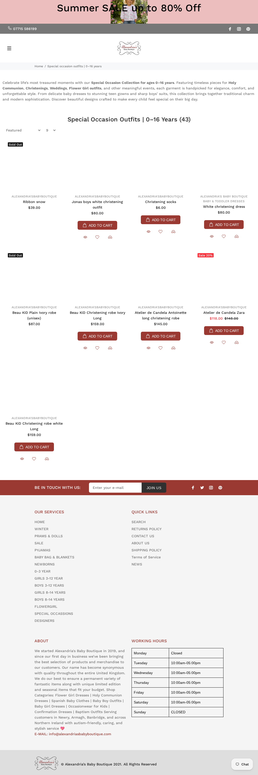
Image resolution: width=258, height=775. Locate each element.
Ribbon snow (34, 202)
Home (39, 66)
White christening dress (224, 207)
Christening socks (160, 202)
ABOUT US (140, 543)
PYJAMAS (42, 550)
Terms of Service (146, 557)
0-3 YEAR (42, 571)
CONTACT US (143, 536)
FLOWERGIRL (46, 606)
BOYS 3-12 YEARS (49, 585)
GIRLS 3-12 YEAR (49, 578)
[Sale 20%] (224, 276)
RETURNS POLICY (147, 529)
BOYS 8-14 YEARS (49, 599)
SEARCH (139, 522)
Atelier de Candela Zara (224, 313)
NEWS (137, 564)
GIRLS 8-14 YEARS (50, 592)
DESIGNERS (44, 621)
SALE (39, 543)
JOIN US (154, 488)
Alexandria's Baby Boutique (224, 196)
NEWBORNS (45, 564)
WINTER (41, 529)
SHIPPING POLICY (147, 550)
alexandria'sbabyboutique (34, 196)
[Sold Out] (34, 165)
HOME (40, 522)
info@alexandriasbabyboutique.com (80, 734)
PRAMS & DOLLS (49, 536)
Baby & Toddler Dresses (224, 201)
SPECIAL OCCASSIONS (54, 614)
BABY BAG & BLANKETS (54, 557)
